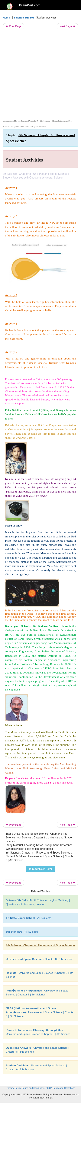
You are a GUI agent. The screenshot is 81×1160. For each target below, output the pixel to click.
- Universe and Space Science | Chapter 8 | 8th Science (40, 1012)
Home (6, 17)
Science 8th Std (24, 17)
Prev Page (14, 26)
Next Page (66, 26)
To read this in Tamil (40, 868)
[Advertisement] (40, 73)
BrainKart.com (29, 5)
